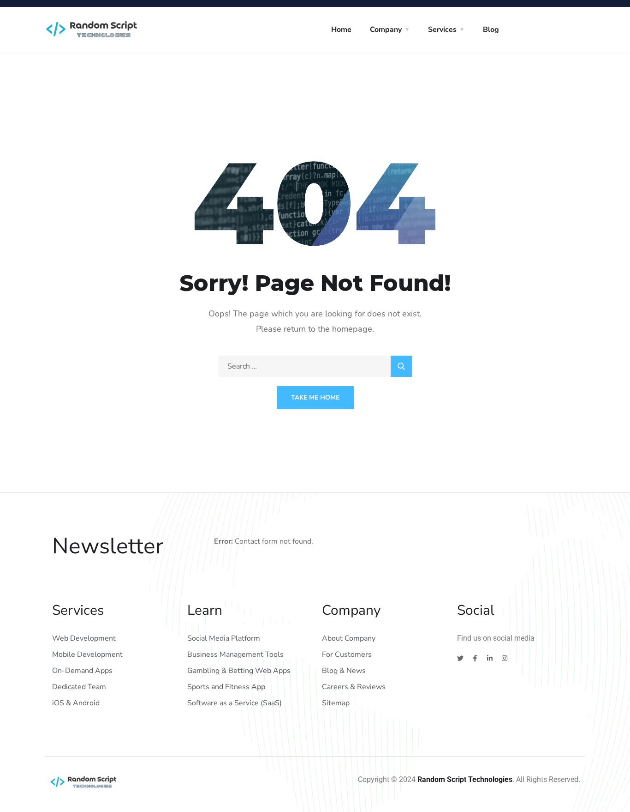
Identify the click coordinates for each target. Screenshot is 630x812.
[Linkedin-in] (490, 658)
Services (442, 29)
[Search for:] (315, 366)
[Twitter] (460, 658)
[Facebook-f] (475, 658)
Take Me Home (315, 397)
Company (386, 29)
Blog (491, 29)
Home (341, 29)
